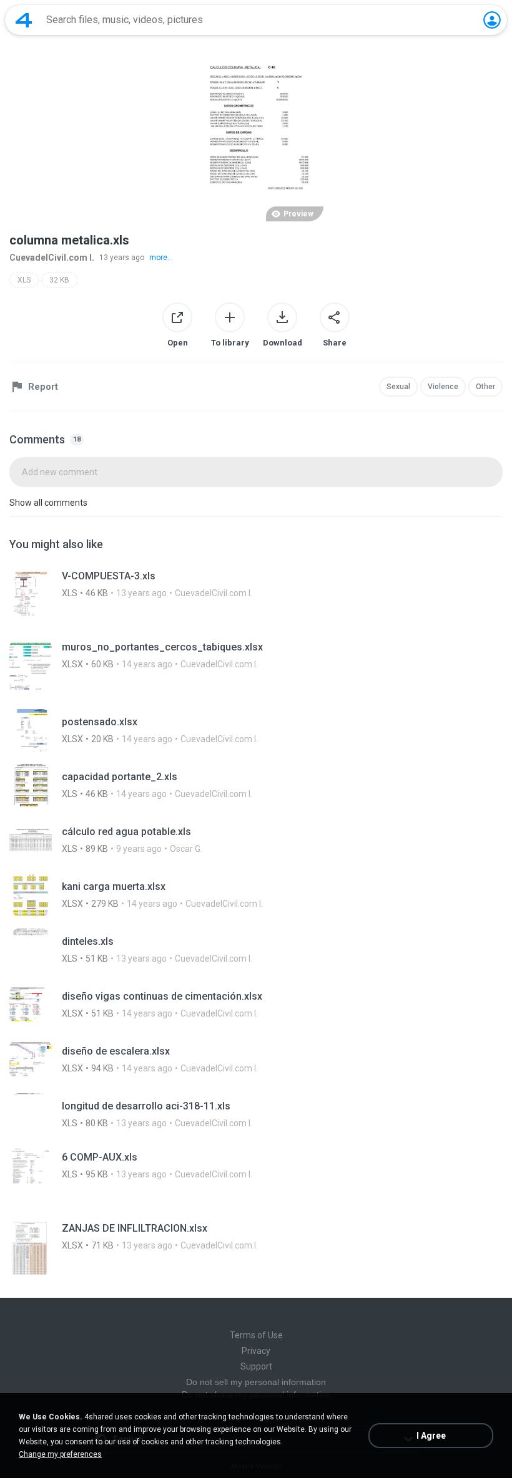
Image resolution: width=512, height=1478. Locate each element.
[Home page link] (23, 20)
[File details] (256, 596)
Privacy (256, 1351)
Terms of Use (256, 1335)
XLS (24, 280)
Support (256, 1366)
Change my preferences (60, 1454)
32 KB (59, 280)
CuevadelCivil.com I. (51, 258)
